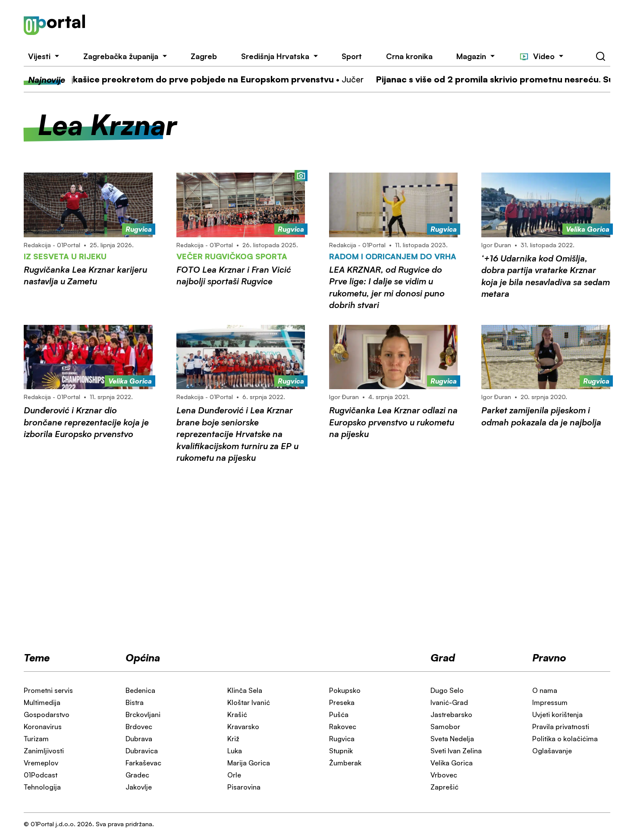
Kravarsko (243, 726)
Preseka (342, 702)
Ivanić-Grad (449, 702)
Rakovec (342, 726)
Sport (352, 56)
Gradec (137, 775)
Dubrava (139, 738)
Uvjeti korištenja (557, 714)
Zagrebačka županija (120, 56)
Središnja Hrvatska (275, 56)
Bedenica (140, 690)
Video (544, 56)
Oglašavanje (552, 750)
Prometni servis (48, 690)
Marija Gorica (248, 762)
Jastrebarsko (451, 714)
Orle (234, 775)
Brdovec (139, 726)
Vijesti (39, 56)
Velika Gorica (451, 762)
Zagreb (204, 56)
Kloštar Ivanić (248, 702)
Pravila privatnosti (560, 726)
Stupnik (341, 750)
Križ (233, 738)
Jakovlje (139, 787)
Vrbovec (443, 775)
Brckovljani (143, 714)
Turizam (36, 738)
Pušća (338, 714)
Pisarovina (244, 787)
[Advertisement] (359, 25)
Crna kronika (409, 56)
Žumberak (345, 762)
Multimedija (42, 702)
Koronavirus (43, 726)
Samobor (445, 726)
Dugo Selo (447, 690)
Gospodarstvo (46, 714)
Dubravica (142, 750)
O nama (544, 690)
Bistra (135, 702)
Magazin (471, 56)
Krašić (237, 714)
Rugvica (342, 738)
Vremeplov (41, 762)
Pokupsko (345, 690)
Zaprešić (444, 787)
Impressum (550, 702)
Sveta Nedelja (452, 738)
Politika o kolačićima (565, 738)
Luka (234, 750)
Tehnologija (42, 787)
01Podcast (40, 775)
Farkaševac (143, 762)
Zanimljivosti (44, 750)
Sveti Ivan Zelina (456, 750)
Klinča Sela (244, 690)
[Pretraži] (600, 56)
